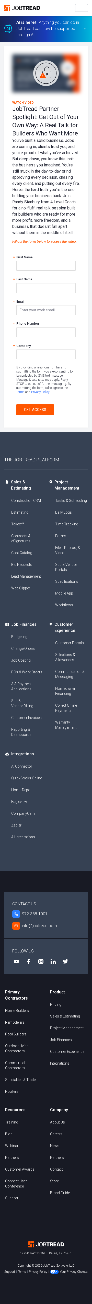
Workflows (64, 605)
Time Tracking (66, 524)
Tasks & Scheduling (71, 501)
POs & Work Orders (26, 672)
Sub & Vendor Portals (66, 567)
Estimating (19, 512)
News (54, 1146)
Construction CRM (26, 501)
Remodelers (15, 1022)
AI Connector (21, 766)
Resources (15, 1109)
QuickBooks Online (26, 778)
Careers (56, 1134)
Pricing (55, 1004)
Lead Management (26, 576)
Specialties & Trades (21, 1080)
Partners (12, 1157)
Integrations (22, 753)
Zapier (16, 825)
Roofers (11, 1091)
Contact (56, 1169)
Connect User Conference (16, 1183)
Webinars (12, 1146)
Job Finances (24, 624)
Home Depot (21, 790)
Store (54, 1181)
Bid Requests (21, 565)
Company (59, 1109)
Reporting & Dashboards (21, 732)
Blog (9, 1134)
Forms (60, 536)
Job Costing (21, 660)
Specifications (66, 581)
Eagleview (19, 802)
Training (11, 1122)
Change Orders (23, 648)
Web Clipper (20, 588)
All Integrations (23, 837)
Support (11, 1198)
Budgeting (19, 637)
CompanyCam (23, 813)
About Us (57, 1122)
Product (57, 992)
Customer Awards (19, 1169)
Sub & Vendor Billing (22, 703)
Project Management (66, 485)
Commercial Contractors (15, 1065)
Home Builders (17, 1011)
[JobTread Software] (23, 8)
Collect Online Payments (66, 708)
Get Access (35, 409)
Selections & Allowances (65, 657)
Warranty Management (65, 724)
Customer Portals (69, 643)
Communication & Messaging (70, 674)
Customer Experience (64, 627)
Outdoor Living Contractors (17, 1048)
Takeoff (17, 524)
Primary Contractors (16, 995)
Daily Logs (63, 512)
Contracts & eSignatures (20, 538)
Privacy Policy (40, 392)
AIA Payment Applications (21, 686)
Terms (20, 392)
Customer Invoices (26, 718)
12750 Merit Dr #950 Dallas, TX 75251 (46, 1253)
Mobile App (64, 593)
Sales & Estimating (21, 485)
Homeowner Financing (65, 691)
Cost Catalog (21, 553)
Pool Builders (16, 1034)
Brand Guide (60, 1193)
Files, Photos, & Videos (67, 550)
